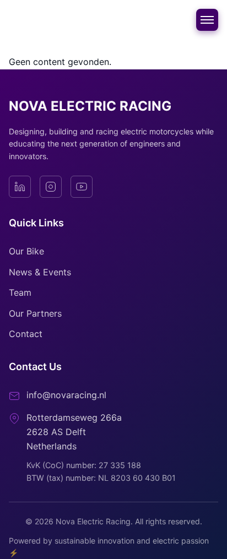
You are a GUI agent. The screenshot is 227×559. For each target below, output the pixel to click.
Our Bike (26, 251)
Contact (25, 333)
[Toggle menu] (207, 20)
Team (20, 292)
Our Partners (35, 313)
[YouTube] (82, 187)
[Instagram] (51, 187)
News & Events (40, 272)
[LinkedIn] (20, 187)
